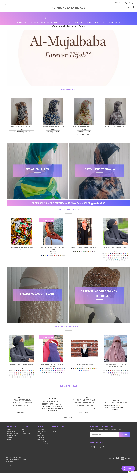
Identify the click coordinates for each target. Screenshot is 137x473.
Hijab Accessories (113, 22)
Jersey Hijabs (40, 437)
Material (34, 22)
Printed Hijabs (122, 18)
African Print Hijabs (62, 18)
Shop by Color (21, 22)
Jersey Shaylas (93, 18)
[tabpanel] (21, 116)
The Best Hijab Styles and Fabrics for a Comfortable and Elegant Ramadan (84, 402)
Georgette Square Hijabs (84, 364)
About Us (9, 429)
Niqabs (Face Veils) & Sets (95, 22)
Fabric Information (11, 435)
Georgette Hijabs (108, 18)
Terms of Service (11, 431)
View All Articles (68, 417)
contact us (9, 437)
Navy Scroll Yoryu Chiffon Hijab (53, 127)
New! (23, 431)
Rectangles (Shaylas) (45, 18)
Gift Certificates (119, 3)
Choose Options (21, 121)
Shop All (11, 18)
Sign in (127, 3)
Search (111, 3)
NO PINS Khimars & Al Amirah (50, 22)
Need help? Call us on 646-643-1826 (12, 5)
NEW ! (19, 18)
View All (54, 431)
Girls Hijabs (66, 22)
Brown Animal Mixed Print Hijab (22, 127)
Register (133, 3)
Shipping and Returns (12, 433)
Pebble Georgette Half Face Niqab (52, 364)
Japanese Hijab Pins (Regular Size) (21, 247)
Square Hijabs (28, 18)
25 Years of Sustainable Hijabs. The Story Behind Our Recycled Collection (21, 402)
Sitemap (9, 439)
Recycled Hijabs (78, 22)
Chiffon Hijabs (78, 18)
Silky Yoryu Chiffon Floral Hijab (84, 127)
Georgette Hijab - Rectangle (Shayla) (84, 247)
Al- (52, 429)
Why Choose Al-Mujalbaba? (115, 403)
